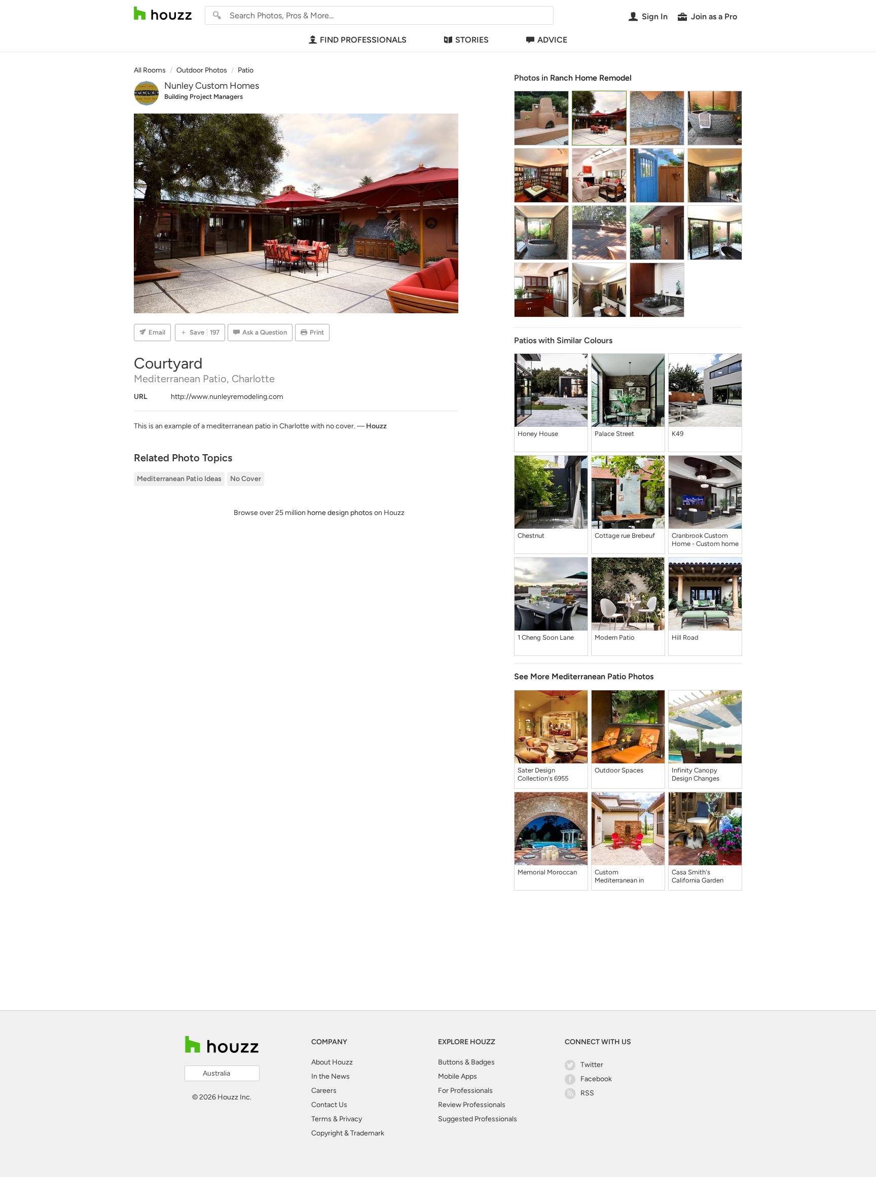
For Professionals (465, 1090)
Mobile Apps (457, 1076)
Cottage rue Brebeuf (625, 535)
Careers (324, 1090)
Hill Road (685, 637)
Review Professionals (471, 1104)
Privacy (350, 1119)
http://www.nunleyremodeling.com (227, 396)
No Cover (245, 478)
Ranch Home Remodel (591, 78)
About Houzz (332, 1062)
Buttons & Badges (466, 1062)
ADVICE (552, 40)
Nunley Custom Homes (211, 85)
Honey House (538, 433)
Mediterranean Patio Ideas (179, 478)
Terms (321, 1119)
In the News (330, 1076)
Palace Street (614, 433)
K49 (677, 433)
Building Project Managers (203, 96)
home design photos (340, 512)
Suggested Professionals (477, 1119)
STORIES (472, 40)
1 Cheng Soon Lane (546, 637)
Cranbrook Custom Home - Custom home (705, 539)
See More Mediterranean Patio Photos (583, 676)
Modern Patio (615, 637)
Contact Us (329, 1104)
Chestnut (531, 535)
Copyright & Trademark (347, 1133)
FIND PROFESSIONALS (363, 40)
